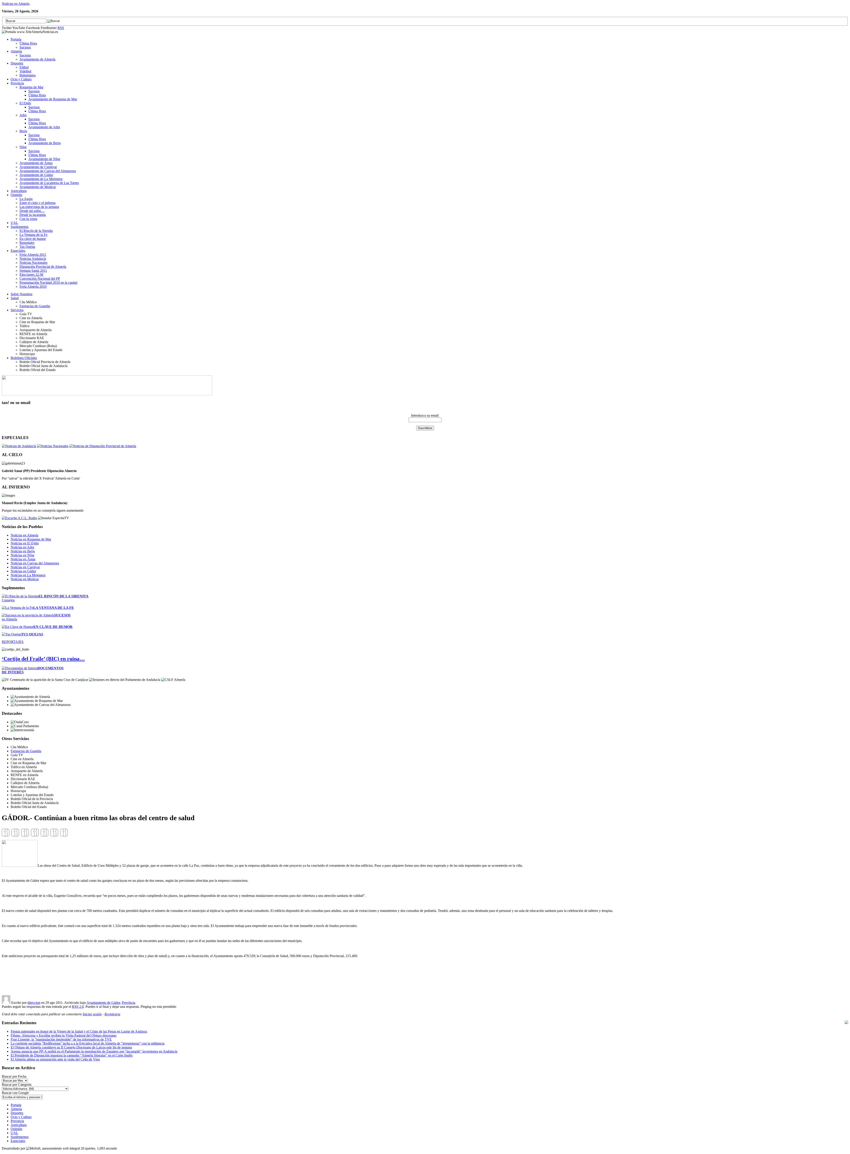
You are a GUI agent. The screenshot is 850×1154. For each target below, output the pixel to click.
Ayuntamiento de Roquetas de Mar (52, 99)
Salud (15, 298)
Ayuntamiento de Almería (37, 59)
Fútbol (24, 67)
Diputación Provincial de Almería (42, 266)
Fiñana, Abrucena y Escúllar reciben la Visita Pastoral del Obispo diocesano (63, 1035)
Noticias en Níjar (22, 555)
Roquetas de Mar (31, 87)
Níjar (23, 147)
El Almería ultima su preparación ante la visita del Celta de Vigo (55, 1059)
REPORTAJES (12, 642)
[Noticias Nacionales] (52, 446)
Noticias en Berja (23, 551)
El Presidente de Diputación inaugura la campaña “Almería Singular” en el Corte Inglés (72, 1055)
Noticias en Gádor (23, 571)
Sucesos (25, 47)
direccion (33, 1002)
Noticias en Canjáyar (25, 567)
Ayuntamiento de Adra (44, 127)
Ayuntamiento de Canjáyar (38, 167)
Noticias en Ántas (23, 559)
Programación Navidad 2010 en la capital (48, 282)
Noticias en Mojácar (25, 579)
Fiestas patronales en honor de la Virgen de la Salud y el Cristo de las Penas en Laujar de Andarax (79, 1031)
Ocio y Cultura (21, 79)
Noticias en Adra (22, 547)
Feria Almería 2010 (32, 286)
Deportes (17, 63)
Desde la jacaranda (32, 215)
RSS (61, 28)
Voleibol (25, 71)
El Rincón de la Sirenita (36, 231)
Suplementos (20, 227)
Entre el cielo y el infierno (37, 203)
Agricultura (19, 191)
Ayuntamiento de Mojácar (37, 187)
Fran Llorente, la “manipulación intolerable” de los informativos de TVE (61, 1039)
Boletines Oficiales (24, 358)
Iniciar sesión (92, 1014)
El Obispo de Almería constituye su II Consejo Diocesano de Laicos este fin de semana (71, 1047)
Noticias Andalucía (32, 258)
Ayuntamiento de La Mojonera (40, 179)
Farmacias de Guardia (34, 306)
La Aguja (26, 199)
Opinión (16, 195)
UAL (14, 223)
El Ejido (25, 103)
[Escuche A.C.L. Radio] (19, 518)
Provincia (17, 83)
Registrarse (112, 1014)
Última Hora (28, 43)
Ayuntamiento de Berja (44, 143)
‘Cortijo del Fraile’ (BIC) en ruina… (43, 659)
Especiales (18, 251)
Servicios (17, 310)
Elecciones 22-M (31, 274)
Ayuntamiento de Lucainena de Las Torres (49, 183)
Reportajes (26, 243)
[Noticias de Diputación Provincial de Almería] (102, 446)
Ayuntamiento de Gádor (36, 175)
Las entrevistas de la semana (39, 207)
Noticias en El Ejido (25, 543)
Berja (23, 131)
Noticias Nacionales (33, 262)
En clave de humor (32, 239)
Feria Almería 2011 (32, 254)
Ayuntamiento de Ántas (35, 163)
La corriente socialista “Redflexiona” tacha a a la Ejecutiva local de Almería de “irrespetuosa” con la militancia (87, 1043)
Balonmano (27, 75)
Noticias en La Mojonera (28, 575)
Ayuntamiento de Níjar (44, 159)
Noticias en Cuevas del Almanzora (35, 563)
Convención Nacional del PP (39, 278)
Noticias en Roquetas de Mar (31, 539)
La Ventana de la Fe (33, 235)
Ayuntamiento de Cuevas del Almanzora (47, 171)
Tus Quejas (27, 247)
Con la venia (28, 219)
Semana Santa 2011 (33, 270)
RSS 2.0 (78, 1006)
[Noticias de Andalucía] (19, 446)
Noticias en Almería (15, 4)
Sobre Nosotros (21, 294)
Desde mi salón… (31, 211)
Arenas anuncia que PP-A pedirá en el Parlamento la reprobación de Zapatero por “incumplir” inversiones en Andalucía (94, 1051)
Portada (16, 39)
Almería (16, 51)
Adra (23, 115)
